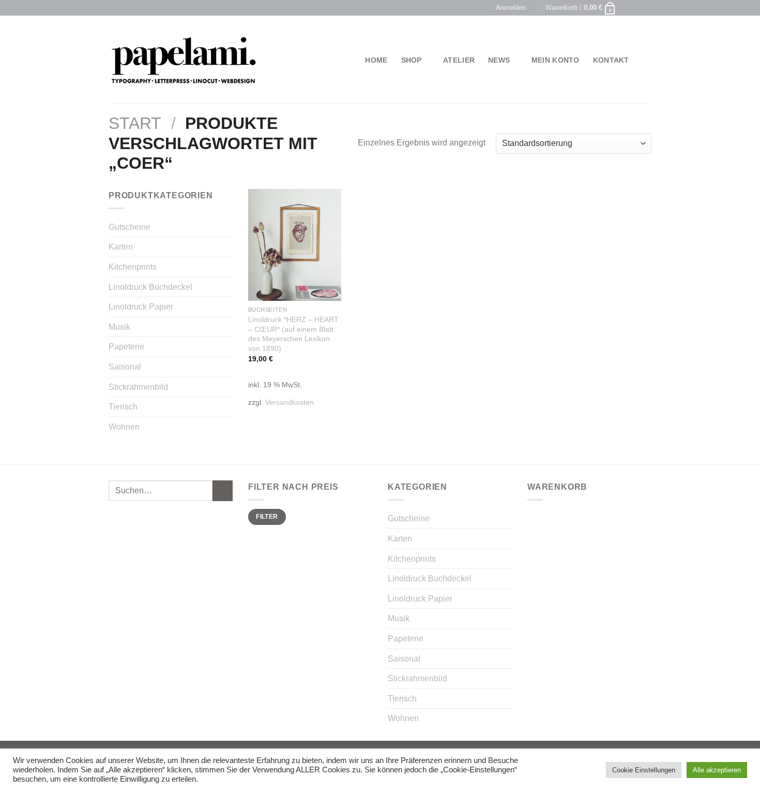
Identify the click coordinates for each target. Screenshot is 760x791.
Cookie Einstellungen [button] (643, 770)
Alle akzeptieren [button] (717, 770)
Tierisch (123, 406)
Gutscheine (129, 227)
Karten (121, 246)
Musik (119, 327)
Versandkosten (289, 402)
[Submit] (222, 490)
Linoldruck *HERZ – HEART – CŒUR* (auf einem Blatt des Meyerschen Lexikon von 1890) (293, 334)
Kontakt (611, 60)
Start (135, 123)
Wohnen (124, 426)
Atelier (459, 60)
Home (376, 60)
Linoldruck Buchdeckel (150, 287)
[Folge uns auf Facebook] (627, 7)
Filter (267, 516)
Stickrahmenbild (138, 387)
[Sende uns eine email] (646, 7)
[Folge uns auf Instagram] (636, 7)
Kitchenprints (133, 266)
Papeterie (126, 346)
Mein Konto (555, 60)
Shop (411, 60)
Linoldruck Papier (141, 306)
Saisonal (125, 366)
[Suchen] (647, 60)
